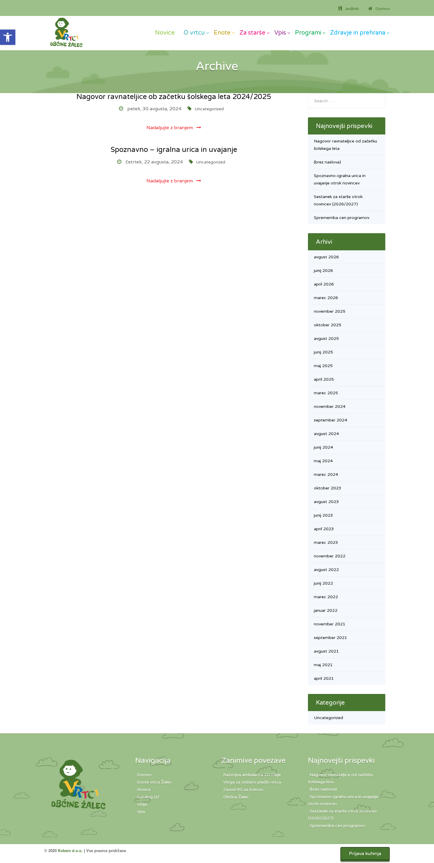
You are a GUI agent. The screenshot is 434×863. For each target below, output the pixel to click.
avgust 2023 (326, 501)
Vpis (280, 32)
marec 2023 (326, 542)
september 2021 (330, 637)
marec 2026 (326, 297)
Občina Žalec (236, 796)
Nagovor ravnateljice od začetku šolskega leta (340, 778)
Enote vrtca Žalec (154, 782)
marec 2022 (326, 596)
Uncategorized (209, 108)
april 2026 (324, 284)
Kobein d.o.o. (70, 851)
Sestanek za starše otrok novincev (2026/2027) (342, 815)
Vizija (142, 804)
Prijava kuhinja (365, 853)
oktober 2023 (327, 488)
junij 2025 (323, 352)
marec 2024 (326, 474)
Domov (144, 774)
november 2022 (329, 556)
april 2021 (324, 678)
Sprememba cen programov (341, 217)
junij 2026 (323, 270)
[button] (7, 37)
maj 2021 (323, 664)
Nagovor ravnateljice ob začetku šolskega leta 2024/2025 (173, 97)
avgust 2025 (326, 338)
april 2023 (324, 528)
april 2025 (324, 379)
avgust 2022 (326, 569)
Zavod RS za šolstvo (243, 789)
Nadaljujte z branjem (170, 128)
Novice (165, 32)
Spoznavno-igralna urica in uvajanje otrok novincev (343, 800)
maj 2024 (323, 460)
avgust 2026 (326, 256)
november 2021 (329, 624)
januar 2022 (325, 610)
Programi (308, 32)
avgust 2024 (326, 433)
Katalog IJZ (148, 796)
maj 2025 (323, 365)
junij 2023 (323, 515)
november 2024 (329, 406)
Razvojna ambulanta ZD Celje (252, 774)
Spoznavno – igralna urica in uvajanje (174, 149)
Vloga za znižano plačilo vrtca (252, 782)
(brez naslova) (327, 162)
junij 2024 (323, 447)
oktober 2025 (327, 324)
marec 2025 (326, 392)
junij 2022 (323, 583)
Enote (222, 32)
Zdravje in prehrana (357, 32)
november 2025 (329, 311)
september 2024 (330, 420)
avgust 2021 (326, 651)
